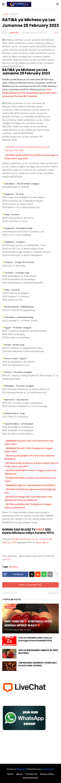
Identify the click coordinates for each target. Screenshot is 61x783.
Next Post (53, 593)
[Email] (50, 574)
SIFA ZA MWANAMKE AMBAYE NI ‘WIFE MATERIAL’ (38, 652)
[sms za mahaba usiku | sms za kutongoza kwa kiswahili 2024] (9, 641)
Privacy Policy (47, 774)
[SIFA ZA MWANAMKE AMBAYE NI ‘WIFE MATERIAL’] (9, 653)
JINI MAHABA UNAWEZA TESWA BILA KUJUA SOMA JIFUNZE (37, 664)
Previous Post (10, 593)
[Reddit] (38, 574)
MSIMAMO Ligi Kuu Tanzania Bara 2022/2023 (30, 485)
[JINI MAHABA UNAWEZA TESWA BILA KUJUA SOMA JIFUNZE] (9, 666)
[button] (3, 4)
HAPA (40, 529)
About (19, 774)
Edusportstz (47, 769)
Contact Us (31, 774)
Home (5, 14)
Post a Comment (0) (30, 584)
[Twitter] (31, 574)
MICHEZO (14, 14)
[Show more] (56, 574)
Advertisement (30, 777)
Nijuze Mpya (42, 542)
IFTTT (8, 559)
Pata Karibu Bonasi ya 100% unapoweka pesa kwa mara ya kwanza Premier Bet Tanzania (29, 93)
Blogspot (21, 769)
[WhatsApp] (44, 574)
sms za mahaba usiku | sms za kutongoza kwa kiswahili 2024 (35, 639)
